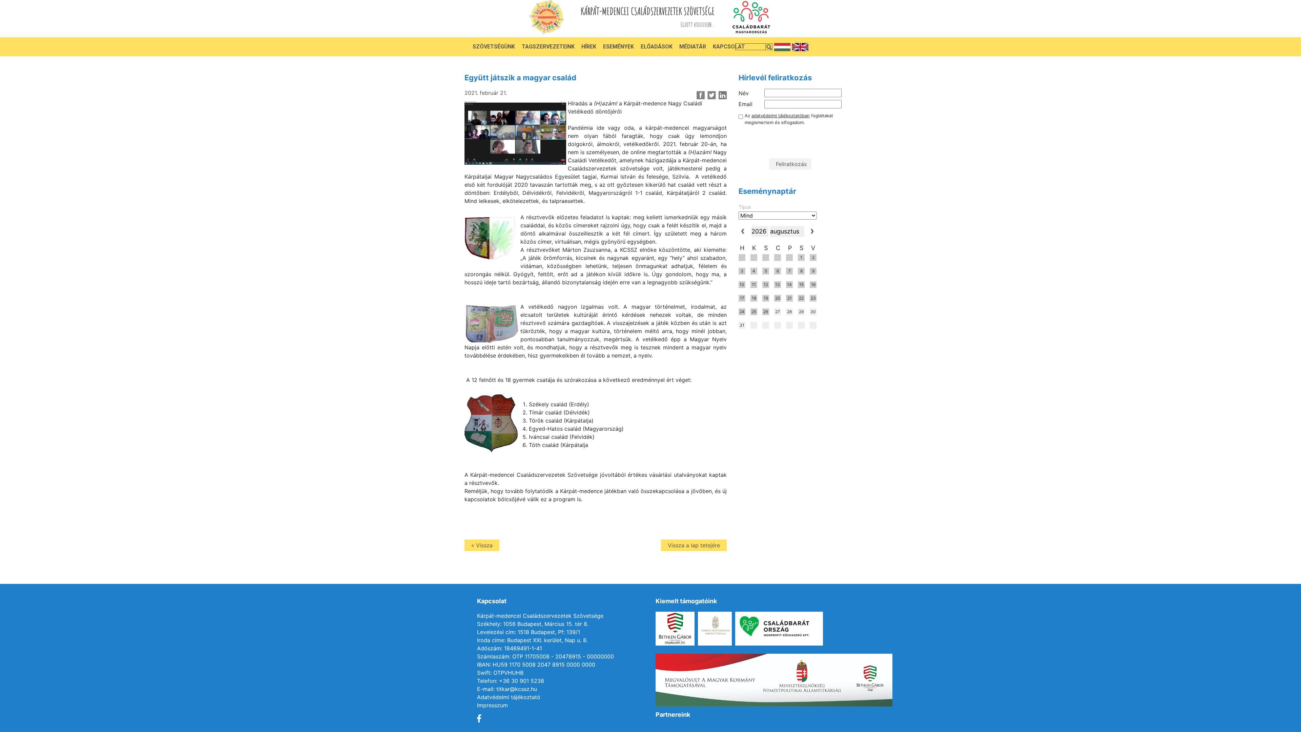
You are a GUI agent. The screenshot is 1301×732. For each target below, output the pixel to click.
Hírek (588, 46)
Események (618, 46)
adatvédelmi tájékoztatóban (780, 115)
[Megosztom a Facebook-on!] (701, 95)
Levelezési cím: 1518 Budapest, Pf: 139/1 (528, 632)
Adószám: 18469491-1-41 (509, 648)
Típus (745, 207)
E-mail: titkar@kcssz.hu (507, 689)
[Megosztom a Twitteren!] (711, 95)
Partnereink (673, 714)
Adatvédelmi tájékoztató (508, 697)
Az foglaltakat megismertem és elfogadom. (789, 119)
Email (745, 104)
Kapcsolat (729, 46)
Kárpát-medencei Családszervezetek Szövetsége (540, 615)
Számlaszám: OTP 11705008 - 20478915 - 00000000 (545, 656)
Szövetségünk (494, 46)
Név (744, 93)
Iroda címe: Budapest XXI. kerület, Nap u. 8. (532, 640)
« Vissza (482, 545)
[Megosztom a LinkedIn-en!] (722, 95)
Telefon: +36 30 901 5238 (510, 680)
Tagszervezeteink (548, 46)
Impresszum (492, 705)
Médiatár (692, 46)
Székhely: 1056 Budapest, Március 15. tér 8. (532, 624)
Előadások (657, 46)
